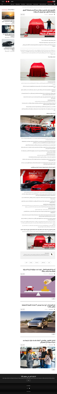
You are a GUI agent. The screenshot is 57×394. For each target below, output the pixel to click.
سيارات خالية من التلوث (43, 4)
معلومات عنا (28, 385)
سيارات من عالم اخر (29, 4)
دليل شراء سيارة (35, 4)
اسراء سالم (50, 14)
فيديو (49, 262)
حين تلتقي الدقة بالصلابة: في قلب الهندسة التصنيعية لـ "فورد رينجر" (8, 21)
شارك (22, 14)
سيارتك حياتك (23, 4)
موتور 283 (12, 23)
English (12, 1)
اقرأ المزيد (53, 298)
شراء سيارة (36, 262)
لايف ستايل (12, 4)
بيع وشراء (31, 262)
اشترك (3, 1)
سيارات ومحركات (50, 4)
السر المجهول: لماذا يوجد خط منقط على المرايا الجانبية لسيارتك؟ (8, 35)
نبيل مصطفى (43, 262)
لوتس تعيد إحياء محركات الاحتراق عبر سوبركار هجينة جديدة (9, 48)
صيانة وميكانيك (18, 4)
